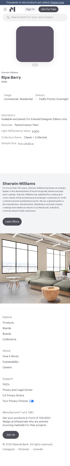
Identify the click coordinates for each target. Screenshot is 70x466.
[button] (5, 9)
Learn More (12, 221)
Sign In (30, 9)
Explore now (57, 2)
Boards (7, 334)
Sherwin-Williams (9, 72)
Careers (7, 367)
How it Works (11, 356)
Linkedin (38, 449)
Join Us (11, 435)
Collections (9, 339)
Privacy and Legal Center (18, 390)
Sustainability (11, 362)
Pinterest (23, 449)
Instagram (9, 449)
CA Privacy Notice (13, 395)
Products (8, 322)
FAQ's (6, 384)
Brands (7, 328)
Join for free (48, 9)
